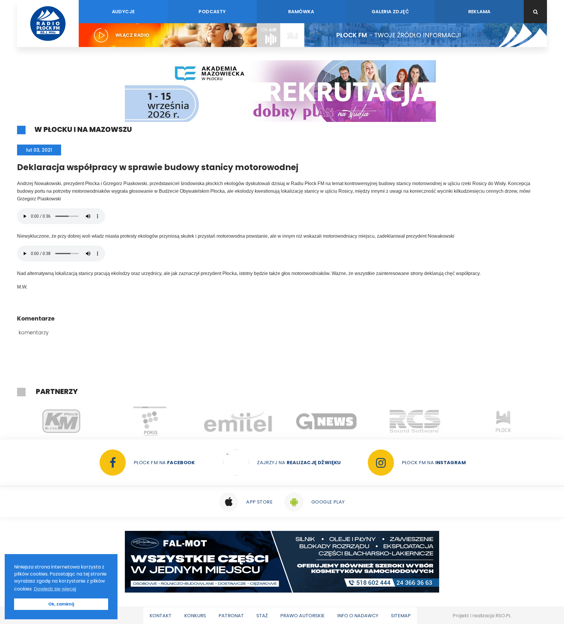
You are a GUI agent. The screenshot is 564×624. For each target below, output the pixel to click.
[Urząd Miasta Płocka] (503, 421)
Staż (262, 615)
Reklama (479, 11)
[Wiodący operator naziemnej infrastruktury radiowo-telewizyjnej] (238, 421)
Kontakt (161, 615)
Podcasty (212, 11)
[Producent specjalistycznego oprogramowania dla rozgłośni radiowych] (326, 421)
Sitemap (401, 615)
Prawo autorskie (302, 615)
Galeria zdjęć (390, 11)
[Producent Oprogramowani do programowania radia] (415, 421)
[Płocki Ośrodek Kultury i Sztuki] (149, 421)
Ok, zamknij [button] (61, 604)
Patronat (231, 615)
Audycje (123, 11)
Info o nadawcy (357, 615)
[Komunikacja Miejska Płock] (61, 421)
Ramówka (301, 11)
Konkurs (195, 615)
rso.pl (503, 615)
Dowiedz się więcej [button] (55, 589)
